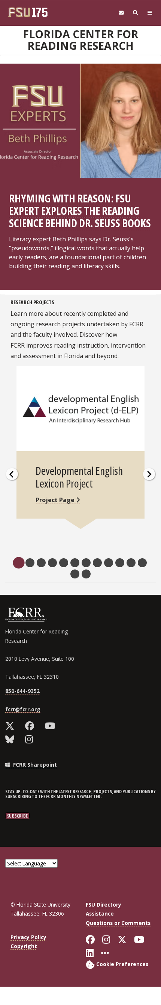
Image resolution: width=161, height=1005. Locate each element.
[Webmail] (121, 12)
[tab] (18, 562)
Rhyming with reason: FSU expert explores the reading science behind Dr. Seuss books (80, 210)
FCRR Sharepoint (34, 764)
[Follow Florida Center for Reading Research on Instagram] (30, 739)
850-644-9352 (22, 690)
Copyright (23, 946)
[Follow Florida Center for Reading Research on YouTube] (51, 725)
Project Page (56, 500)
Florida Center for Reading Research (80, 40)
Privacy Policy (28, 937)
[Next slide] (149, 474)
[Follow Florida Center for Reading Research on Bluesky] (11, 739)
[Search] (135, 12)
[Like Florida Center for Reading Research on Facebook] (31, 725)
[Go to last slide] (12, 474)
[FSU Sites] (150, 12)
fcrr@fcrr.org (22, 709)
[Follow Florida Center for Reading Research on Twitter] (11, 725)
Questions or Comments (118, 922)
